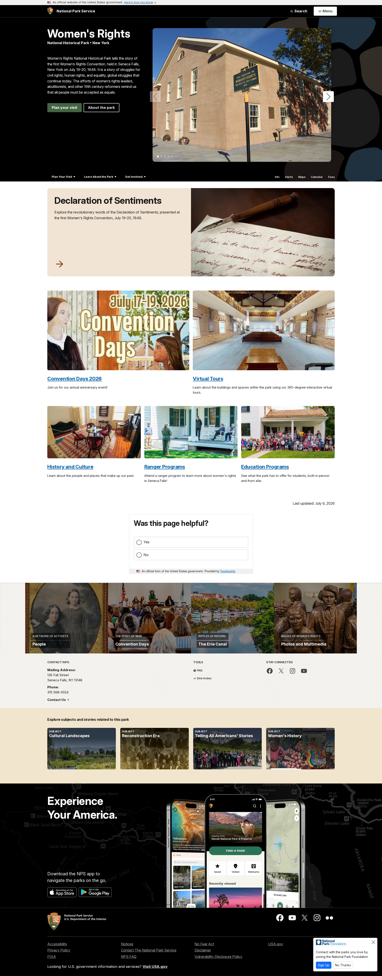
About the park (101, 107)
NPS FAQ (128, 956)
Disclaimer (203, 950)
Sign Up (323, 965)
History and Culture (70, 467)
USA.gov (275, 944)
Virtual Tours (208, 378)
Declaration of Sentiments (108, 200)
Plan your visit (64, 107)
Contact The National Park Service (148, 950)
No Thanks (343, 965)
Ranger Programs (164, 467)
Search (300, 11)
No (146, 555)
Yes (146, 542)
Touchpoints (227, 571)
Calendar (317, 177)
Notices (127, 944)
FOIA (51, 956)
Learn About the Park (98, 176)
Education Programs (265, 467)
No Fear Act (204, 944)
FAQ (199, 670)
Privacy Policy (58, 950)
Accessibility (57, 944)
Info (277, 177)
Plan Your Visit (62, 176)
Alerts (289, 177)
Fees (331, 177)
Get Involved (134, 176)
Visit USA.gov (155, 966)
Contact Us (57, 700)
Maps (302, 177)
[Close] (373, 942)
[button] (328, 96)
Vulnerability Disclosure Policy (218, 956)
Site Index (204, 678)
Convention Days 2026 (74, 378)
